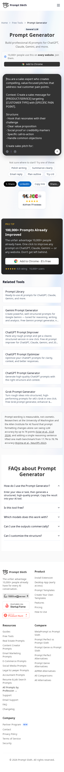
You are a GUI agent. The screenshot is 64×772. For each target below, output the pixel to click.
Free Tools (17, 22)
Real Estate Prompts (14, 640)
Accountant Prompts (14, 674)
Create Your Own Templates (44, 596)
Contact (7, 729)
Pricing (38, 607)
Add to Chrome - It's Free (35, 261)
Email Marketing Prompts (12, 655)
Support (7, 695)
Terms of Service (12, 738)
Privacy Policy (10, 734)
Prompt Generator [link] (37, 22)
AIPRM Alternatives (45, 671)
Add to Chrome (34, 64)
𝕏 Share (10, 184)
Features (39, 602)
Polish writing (19, 167)
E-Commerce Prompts (14, 661)
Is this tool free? (14, 507)
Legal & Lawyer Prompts (16, 670)
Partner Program (15, 724)
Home (4, 22)
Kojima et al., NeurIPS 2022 (31, 442)
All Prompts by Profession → (11, 689)
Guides (6, 631)
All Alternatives (43, 680)
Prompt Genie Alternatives (42, 665)
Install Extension (44, 577)
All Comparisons (44, 675)
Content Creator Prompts (11, 647)
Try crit (50, 174)
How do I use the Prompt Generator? (27, 486)
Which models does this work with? (26, 517)
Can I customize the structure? (23, 536)
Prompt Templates (45, 590)
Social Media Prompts (14, 665)
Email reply (16, 174)
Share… (54, 184)
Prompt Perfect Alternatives (43, 657)
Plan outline (34, 174)
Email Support (10, 699)
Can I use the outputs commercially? (26, 526)
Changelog (9, 709)
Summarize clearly (42, 167)
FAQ (5, 704)
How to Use (41, 611)
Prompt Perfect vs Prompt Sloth (44, 641)
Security (7, 743)
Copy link (40, 184)
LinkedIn (24, 184)
